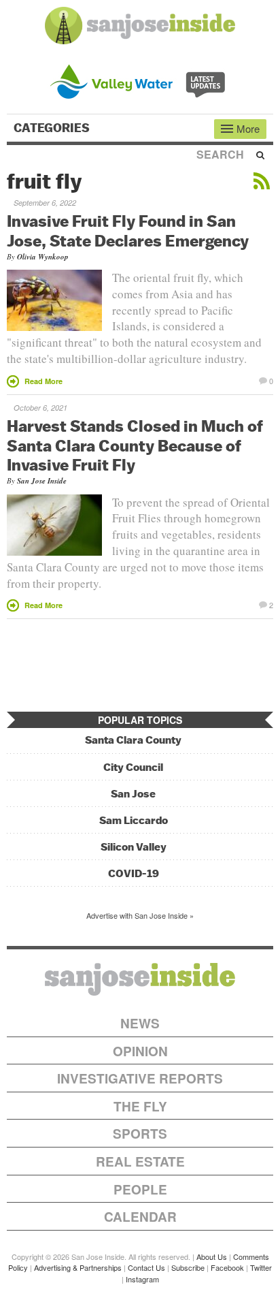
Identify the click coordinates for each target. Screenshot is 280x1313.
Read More (43, 381)
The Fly (140, 1106)
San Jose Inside (42, 480)
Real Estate (140, 1161)
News (140, 1023)
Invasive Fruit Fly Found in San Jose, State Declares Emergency (128, 230)
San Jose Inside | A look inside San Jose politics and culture (140, 979)
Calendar (140, 1216)
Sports (140, 1133)
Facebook (227, 1267)
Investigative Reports (140, 1078)
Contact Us (146, 1267)
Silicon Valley (134, 846)
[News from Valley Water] (140, 80)
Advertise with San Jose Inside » (140, 915)
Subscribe (188, 1267)
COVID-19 (133, 873)
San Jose (133, 793)
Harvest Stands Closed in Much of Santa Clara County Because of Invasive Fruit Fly (135, 445)
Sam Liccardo (133, 820)
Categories (53, 128)
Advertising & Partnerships (78, 1267)
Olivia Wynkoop (43, 256)
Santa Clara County (133, 739)
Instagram (142, 1279)
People (140, 1189)
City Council (133, 767)
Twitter (261, 1267)
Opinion (140, 1051)
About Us (211, 1256)
